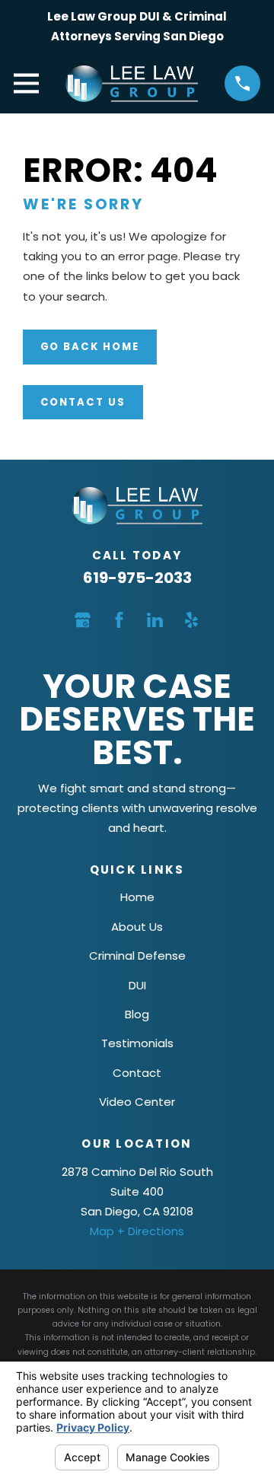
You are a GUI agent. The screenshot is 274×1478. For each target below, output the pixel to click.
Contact (137, 1073)
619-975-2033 (137, 577)
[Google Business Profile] (83, 620)
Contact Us (83, 402)
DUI (137, 985)
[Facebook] (119, 620)
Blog (137, 1014)
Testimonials (137, 1043)
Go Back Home (90, 346)
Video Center (137, 1102)
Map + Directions (137, 1231)
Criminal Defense (137, 956)
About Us (137, 927)
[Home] (131, 84)
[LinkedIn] (155, 620)
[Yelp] (191, 620)
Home (137, 897)
